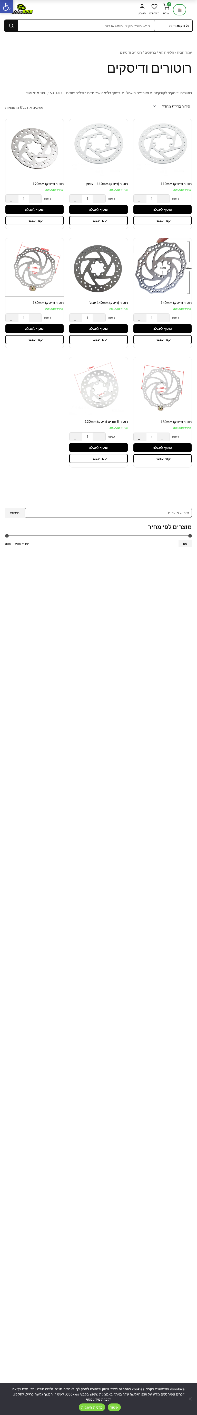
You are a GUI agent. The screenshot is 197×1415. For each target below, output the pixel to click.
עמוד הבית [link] (184, 52)
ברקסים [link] (150, 52)
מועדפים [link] (154, 13)
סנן (185, 543)
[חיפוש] (11, 25)
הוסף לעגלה (162, 209)
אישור (114, 1407)
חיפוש (14, 513)
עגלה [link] (166, 9)
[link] (6, 6)
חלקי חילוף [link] (166, 52)
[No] (190, 1398)
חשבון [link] (142, 13)
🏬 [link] (180, 10)
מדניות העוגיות (92, 1407)
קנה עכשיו (162, 220)
